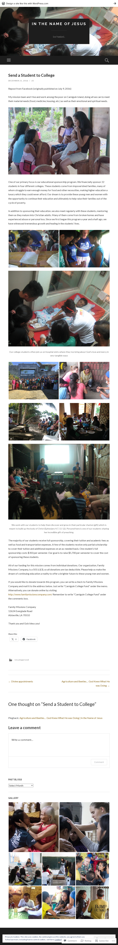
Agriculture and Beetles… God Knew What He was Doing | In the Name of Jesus (61, 717)
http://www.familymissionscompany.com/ (30, 594)
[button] (33, 249)
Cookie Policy (60, 939)
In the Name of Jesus (59, 24)
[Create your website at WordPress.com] (59, 3)
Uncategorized (22, 660)
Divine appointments (20, 681)
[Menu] (8, 60)
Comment (99, 762)
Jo (32, 81)
